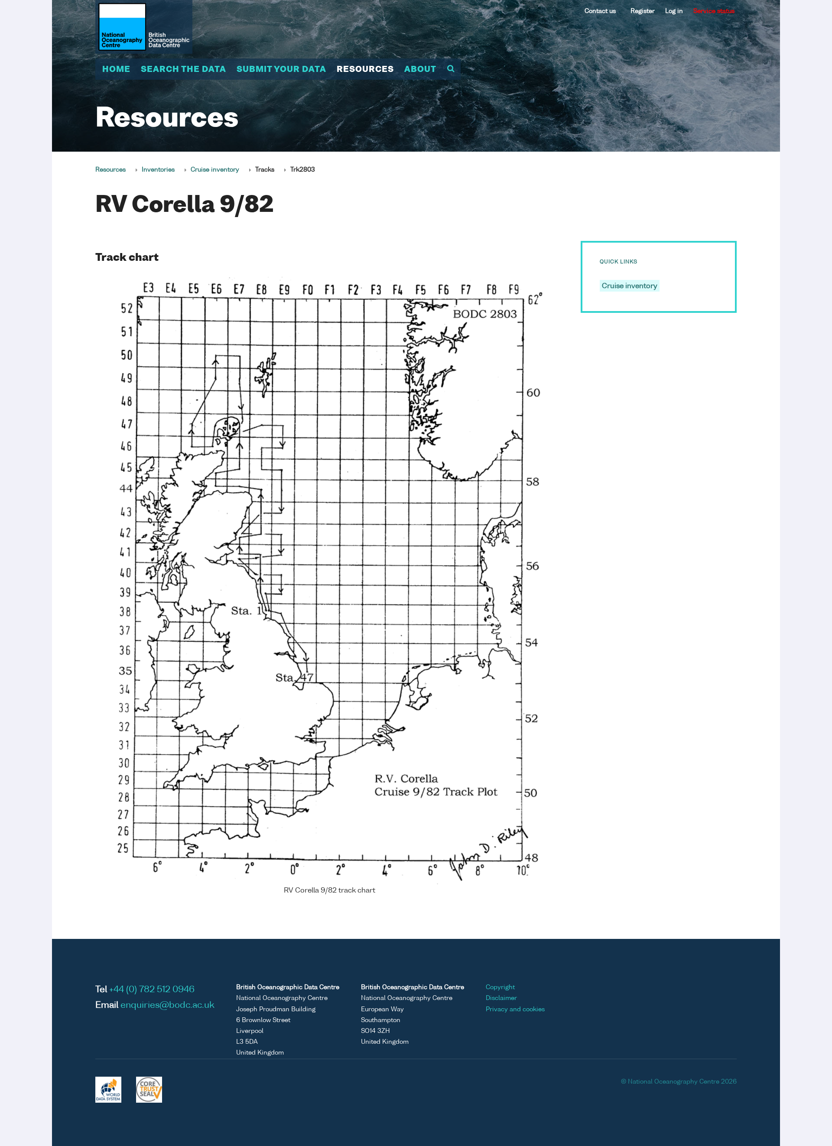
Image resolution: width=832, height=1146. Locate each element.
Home (116, 70)
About (420, 70)
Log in (674, 11)
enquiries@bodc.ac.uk (167, 1005)
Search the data (183, 70)
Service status (713, 11)
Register (642, 11)
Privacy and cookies (515, 1009)
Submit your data (281, 70)
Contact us (600, 11)
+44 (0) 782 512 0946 (152, 990)
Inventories (158, 170)
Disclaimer (501, 998)
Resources (365, 70)
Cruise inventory (215, 170)
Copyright (500, 987)
